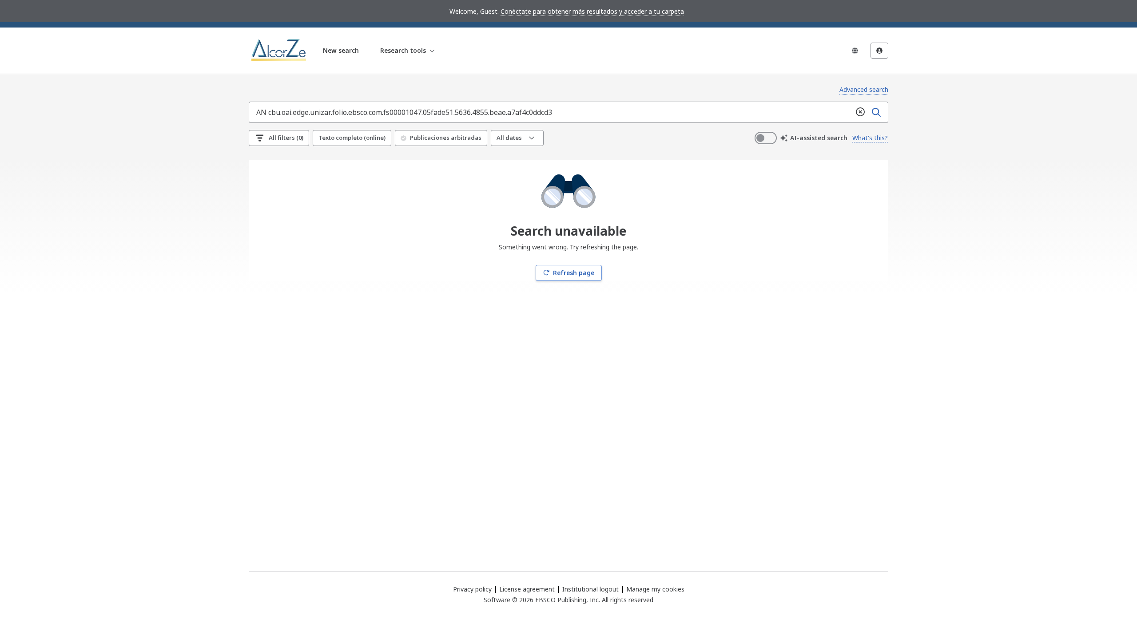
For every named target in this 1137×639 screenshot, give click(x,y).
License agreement (527, 589)
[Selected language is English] (855, 51)
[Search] (876, 112)
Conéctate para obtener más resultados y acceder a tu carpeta (592, 11)
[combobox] (551, 112)
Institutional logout (590, 589)
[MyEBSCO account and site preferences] (879, 51)
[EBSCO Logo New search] (279, 51)
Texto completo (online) (352, 138)
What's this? (870, 138)
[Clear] (860, 112)
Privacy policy (472, 589)
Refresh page (573, 272)
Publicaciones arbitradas (445, 138)
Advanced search (863, 89)
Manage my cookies (655, 589)
